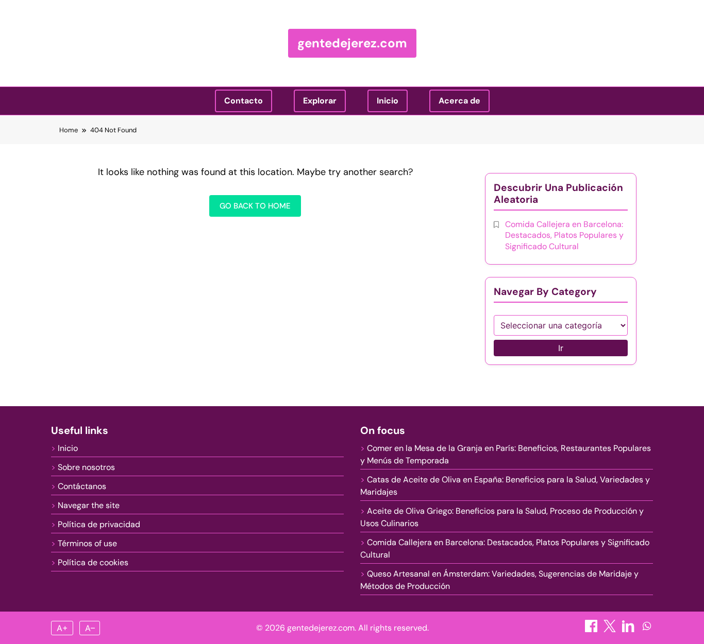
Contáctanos (82, 486)
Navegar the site (89, 505)
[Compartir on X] (611, 629)
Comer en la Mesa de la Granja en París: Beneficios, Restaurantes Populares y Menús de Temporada (505, 454)
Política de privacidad (99, 524)
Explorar (320, 100)
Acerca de (459, 100)
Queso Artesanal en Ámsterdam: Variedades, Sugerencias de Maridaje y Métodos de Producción (499, 579)
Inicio (387, 100)
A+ (62, 628)
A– (90, 628)
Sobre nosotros (86, 467)
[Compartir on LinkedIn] (629, 629)
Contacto (243, 100)
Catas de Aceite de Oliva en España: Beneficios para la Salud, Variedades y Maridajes (505, 485)
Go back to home (255, 206)
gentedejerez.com (352, 43)
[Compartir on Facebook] (592, 629)
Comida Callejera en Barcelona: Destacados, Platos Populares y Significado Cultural (564, 235)
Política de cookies (93, 562)
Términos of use (87, 543)
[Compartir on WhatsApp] (647, 629)
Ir (560, 348)
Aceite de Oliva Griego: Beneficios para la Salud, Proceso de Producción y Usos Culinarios (502, 517)
